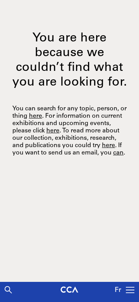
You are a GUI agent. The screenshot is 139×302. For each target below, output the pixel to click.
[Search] (8, 289)
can (118, 153)
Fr (118, 290)
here (35, 116)
